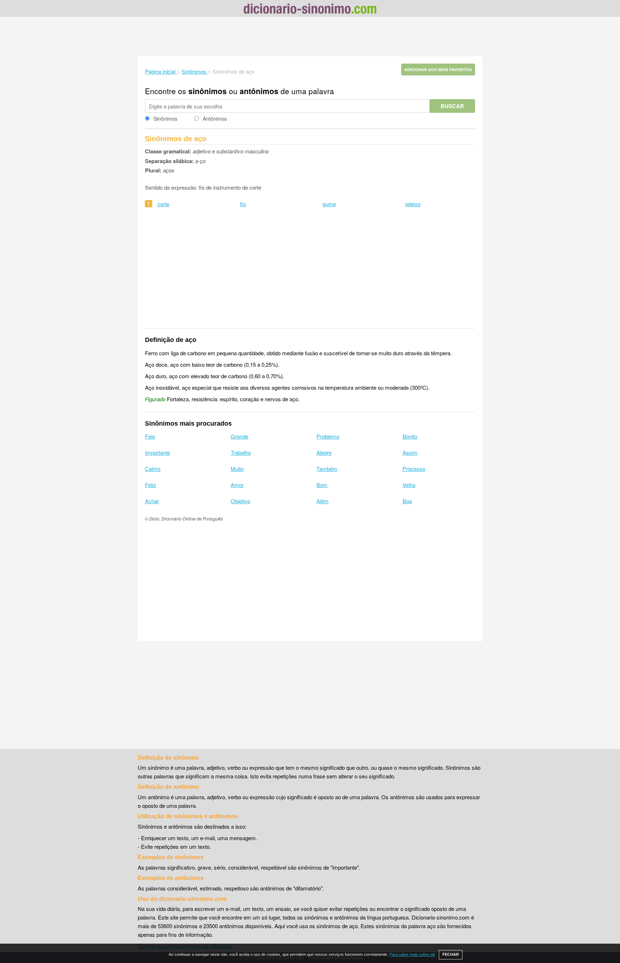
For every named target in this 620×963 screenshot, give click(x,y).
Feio (150, 436)
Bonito (410, 436)
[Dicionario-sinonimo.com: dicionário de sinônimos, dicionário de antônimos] (310, 10)
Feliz (150, 485)
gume (329, 204)
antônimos (259, 90)
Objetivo (240, 501)
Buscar (452, 106)
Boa (407, 501)
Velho (409, 485)
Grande (239, 436)
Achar (152, 501)
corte (163, 204)
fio (243, 204)
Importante (157, 452)
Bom (322, 485)
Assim (410, 452)
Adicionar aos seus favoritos (438, 69)
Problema (327, 436)
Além (322, 501)
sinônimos (207, 90)
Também (326, 468)
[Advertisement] (310, 36)
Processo (414, 468)
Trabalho (241, 452)
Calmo (152, 468)
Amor (237, 485)
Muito (237, 468)
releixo (413, 204)
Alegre (324, 452)
